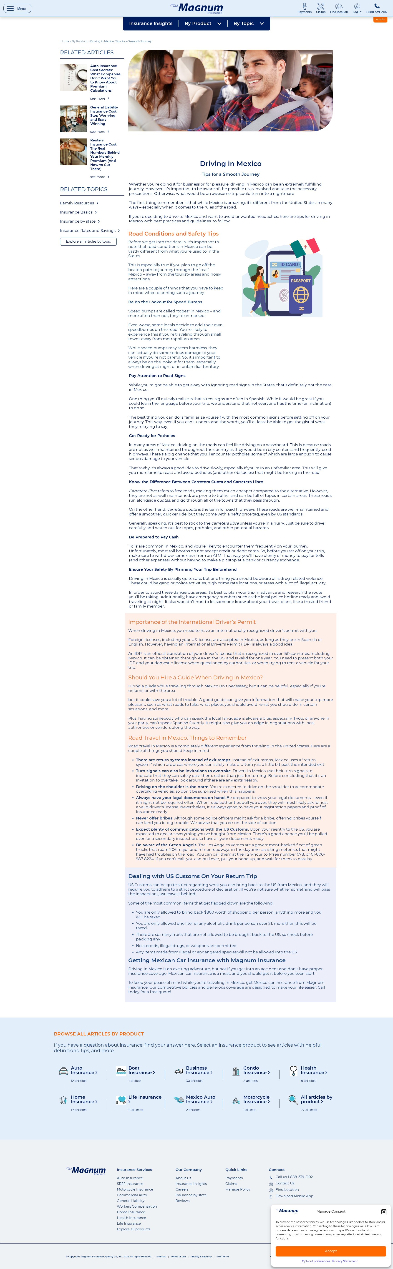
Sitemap (161, 1257)
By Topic (244, 23)
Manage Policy (237, 1189)
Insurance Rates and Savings (88, 231)
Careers (182, 1189)
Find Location (287, 1189)
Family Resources (77, 203)
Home (64, 41)
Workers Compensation (137, 1206)
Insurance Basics (76, 212)
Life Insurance (129, 1223)
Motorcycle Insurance (135, 1189)
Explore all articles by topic (88, 241)
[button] (384, 1211)
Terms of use (178, 1257)
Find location (339, 12)
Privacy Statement (345, 1261)
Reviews (182, 1201)
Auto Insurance (130, 1178)
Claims (320, 12)
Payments (304, 12)
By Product (198, 23)
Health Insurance (131, 1218)
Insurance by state (78, 221)
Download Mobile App (294, 1196)
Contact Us (285, 1183)
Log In (357, 12)
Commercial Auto (132, 1195)
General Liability (130, 1201)
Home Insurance (131, 1212)
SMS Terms (223, 1257)
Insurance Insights (150, 23)
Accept (331, 1251)
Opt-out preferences (316, 1261)
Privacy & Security (201, 1257)
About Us (183, 1178)
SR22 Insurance (130, 1184)
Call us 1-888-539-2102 (294, 1177)
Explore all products (133, 1229)
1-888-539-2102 (376, 12)
